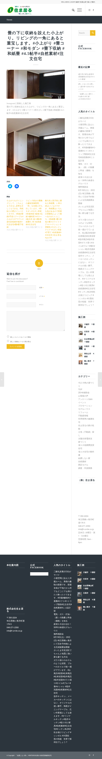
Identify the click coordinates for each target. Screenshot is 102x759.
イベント (82, 402)
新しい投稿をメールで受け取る (20, 342)
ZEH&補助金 (84, 392)
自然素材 (82, 461)
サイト (41, 305)
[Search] (72, 10)
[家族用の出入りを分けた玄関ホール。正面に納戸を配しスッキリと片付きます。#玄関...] (2, 379)
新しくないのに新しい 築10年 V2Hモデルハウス (86, 86)
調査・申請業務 (85, 468)
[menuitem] (72, 10)
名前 (41, 287)
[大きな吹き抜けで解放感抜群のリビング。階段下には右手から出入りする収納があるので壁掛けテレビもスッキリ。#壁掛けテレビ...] (100, 379)
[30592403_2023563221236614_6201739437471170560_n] (36, 84)
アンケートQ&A (85, 399)
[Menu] (78, 10)
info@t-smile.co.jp (86, 529)
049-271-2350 (84, 526)
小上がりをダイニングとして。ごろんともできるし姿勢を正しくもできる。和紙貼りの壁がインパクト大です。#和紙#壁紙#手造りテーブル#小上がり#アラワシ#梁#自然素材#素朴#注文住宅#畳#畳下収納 (15, 214)
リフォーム (83, 412)
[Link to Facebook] (93, 10)
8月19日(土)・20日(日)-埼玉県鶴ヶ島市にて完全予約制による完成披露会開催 (86, 197)
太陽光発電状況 (85, 438)
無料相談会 (83, 186)
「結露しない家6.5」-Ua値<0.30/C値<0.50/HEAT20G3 (86, 96)
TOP (80, 389)
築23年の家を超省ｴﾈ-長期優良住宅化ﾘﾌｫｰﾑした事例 (86, 76)
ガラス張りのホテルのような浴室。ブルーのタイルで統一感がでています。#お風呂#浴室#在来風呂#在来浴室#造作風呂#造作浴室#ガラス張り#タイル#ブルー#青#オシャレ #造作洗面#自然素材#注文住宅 (86, 236)
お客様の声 (83, 395)
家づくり (82, 441)
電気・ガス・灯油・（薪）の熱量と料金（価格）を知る (63, 617)
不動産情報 (83, 415)
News (9, 19)
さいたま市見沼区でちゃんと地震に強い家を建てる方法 (63, 653)
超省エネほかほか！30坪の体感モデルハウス (86, 180)
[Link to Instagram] (89, 10)
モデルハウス (84, 408)
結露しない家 (84, 458)
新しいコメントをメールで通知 (20, 337)
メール (42, 296)
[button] (36, 84)
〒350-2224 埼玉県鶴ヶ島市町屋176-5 (86, 519)
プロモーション (85, 405)
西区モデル (83, 464)
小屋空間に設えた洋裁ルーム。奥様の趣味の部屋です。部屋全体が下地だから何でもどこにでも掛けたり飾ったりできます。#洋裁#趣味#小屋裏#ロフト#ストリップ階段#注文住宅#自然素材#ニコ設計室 (63, 594)
